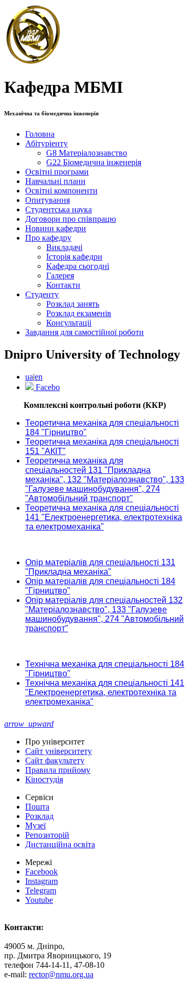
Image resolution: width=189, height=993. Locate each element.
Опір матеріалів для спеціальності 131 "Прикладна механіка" (100, 567)
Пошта (37, 806)
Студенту (42, 294)
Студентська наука (58, 209)
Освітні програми (57, 171)
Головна (40, 133)
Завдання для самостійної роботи (84, 332)
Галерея (60, 275)
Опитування (47, 200)
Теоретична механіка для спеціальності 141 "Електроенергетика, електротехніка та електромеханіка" (103, 517)
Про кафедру (48, 237)
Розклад (39, 816)
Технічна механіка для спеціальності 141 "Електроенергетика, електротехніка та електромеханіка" (104, 692)
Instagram (41, 881)
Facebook (41, 871)
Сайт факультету (55, 760)
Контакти (63, 284)
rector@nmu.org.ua (61, 974)
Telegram (40, 890)
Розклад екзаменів (78, 313)
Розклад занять (72, 303)
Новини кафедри (55, 228)
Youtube (39, 899)
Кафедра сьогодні (77, 266)
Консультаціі (68, 322)
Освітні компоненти (61, 190)
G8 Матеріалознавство (86, 152)
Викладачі (64, 247)
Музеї (35, 825)
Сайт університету (58, 751)
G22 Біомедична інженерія (93, 162)
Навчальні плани (55, 181)
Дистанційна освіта (60, 844)
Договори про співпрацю (70, 218)
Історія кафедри (74, 256)
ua (29, 376)
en (39, 376)
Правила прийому (57, 769)
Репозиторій (47, 834)
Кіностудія (44, 779)
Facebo (47, 387)
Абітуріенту (46, 143)
